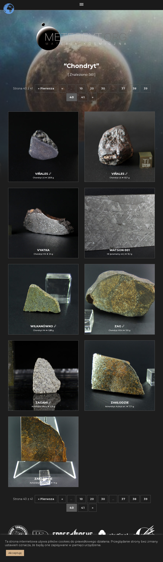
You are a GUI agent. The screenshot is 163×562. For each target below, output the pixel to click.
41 (82, 97)
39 (145, 88)
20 (92, 88)
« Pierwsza (46, 88)
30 (103, 88)
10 (81, 88)
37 (123, 88)
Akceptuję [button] (15, 552)
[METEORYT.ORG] (81, 32)
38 (134, 88)
